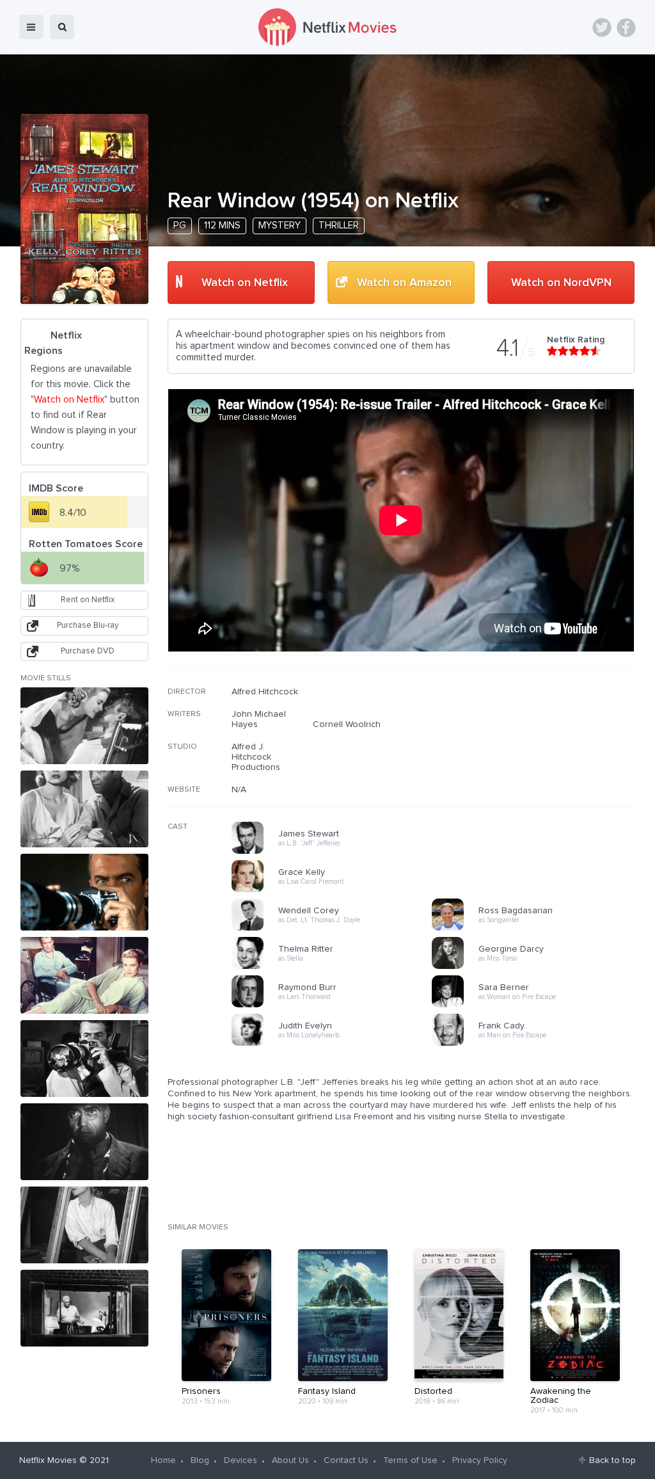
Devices (240, 1460)
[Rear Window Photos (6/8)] (84, 1141)
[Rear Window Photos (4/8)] (84, 975)
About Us (290, 1460)
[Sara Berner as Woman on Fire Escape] (536, 1005)
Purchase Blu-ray (87, 625)
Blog (200, 1460)
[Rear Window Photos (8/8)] (84, 1308)
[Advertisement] (539, 769)
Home (163, 1460)
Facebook (626, 27)
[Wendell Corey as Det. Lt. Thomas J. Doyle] (335, 928)
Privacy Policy (479, 1460)
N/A (239, 789)
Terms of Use (410, 1460)
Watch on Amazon (404, 283)
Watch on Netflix (244, 283)
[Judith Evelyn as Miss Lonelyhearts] (335, 1043)
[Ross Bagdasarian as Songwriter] (536, 928)
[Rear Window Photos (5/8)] (84, 1058)
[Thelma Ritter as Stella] (335, 967)
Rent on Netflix (87, 600)
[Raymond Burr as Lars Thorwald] (335, 1005)
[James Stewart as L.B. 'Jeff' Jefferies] (335, 851)
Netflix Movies (48, 1460)
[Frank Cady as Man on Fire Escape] (536, 1043)
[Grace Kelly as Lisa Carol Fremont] (335, 890)
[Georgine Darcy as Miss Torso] (536, 967)
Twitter (602, 27)
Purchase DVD (87, 651)
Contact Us (346, 1460)
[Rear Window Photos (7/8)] (84, 1225)
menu (31, 27)
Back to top (612, 1460)
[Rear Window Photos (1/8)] (84, 725)
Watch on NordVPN (561, 283)
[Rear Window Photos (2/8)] (84, 809)
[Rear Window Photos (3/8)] (84, 892)
